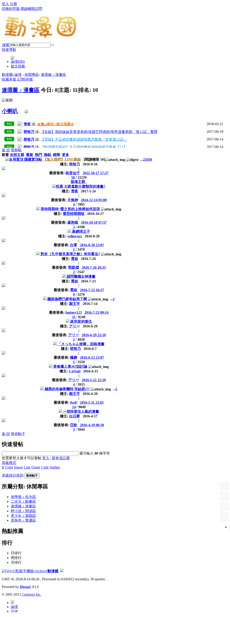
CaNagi (74, 371)
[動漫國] (41, 36)
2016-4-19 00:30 (92, 425)
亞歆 (73, 425)
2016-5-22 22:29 (94, 380)
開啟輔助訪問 (31, 9)
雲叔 (74, 259)
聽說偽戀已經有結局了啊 (67, 299)
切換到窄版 (11, 9)
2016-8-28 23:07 (92, 245)
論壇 (18, 61)
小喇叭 (10, 111)
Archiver (40, 571)
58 (73, 177)
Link (27, 467)
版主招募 (18, 66)
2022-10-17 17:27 (95, 173)
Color (9, 467)
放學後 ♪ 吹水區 (23, 497)
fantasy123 (73, 312)
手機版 (28, 571)
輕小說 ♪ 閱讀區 (23, 511)
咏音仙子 (73, 173)
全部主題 (17, 155)
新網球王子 (81, 231)
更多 (65, 155)
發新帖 (16, 150)
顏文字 (74, 304)
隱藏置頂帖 (33, 159)
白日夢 (74, 416)
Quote (35, 467)
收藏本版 (9, 79)
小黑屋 (16, 571)
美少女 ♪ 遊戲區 (23, 516)
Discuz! (25, 587)
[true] (52, 45)
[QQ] (6, 571)
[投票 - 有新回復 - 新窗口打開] (58, 186)
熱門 (38, 155)
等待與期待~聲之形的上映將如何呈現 (70, 209)
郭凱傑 (73, 267)
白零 (73, 245)
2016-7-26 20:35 (94, 267)
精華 (56, 155)
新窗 (5, 155)
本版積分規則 (12, 475)
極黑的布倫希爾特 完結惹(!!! (67, 389)
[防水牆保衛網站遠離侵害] (62, 571)
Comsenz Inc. (31, 594)
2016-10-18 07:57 (94, 222)
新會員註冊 (61, 458)
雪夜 (74, 191)
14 (74, 407)
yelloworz (74, 236)
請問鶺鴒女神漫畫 (81, 276)
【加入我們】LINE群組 (62, 159)
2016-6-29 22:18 (94, 335)
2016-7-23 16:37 (92, 290)
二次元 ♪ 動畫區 (23, 501)
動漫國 (7, 75)
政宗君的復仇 (81, 321)
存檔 (29, 79)
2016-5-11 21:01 (92, 402)
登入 (5, 4)
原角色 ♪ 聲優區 (23, 520)
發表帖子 (18, 434)
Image (18, 467)
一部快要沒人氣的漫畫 (81, 411)
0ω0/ (73, 402)
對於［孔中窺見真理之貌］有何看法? (70, 254)
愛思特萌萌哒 (73, 214)
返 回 (6, 150)
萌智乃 (74, 164)
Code (45, 467)
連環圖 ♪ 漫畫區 (53, 75)
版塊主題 (79, 182)
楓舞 (73, 357)
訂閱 (21, 79)
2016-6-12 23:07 (92, 357)
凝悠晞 (72, 222)
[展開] (7, 100)
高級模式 (9, 463)
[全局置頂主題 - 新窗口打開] (14, 159)
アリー (74, 326)
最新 (29, 155)
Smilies (55, 467)
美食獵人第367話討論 (70, 366)
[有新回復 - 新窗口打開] (38, 209)
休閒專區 (31, 75)
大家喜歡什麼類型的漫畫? (84, 186)
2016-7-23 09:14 (96, 312)
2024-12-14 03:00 (94, 200)
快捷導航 (9, 50)
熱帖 (47, 155)
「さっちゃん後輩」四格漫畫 (81, 344)
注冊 (13, 4)
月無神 (72, 200)
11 (73, 317)
